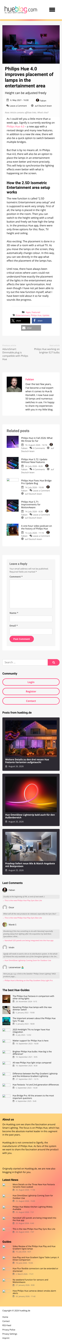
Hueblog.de (31, 1168)
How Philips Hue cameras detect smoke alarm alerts (34, 1292)
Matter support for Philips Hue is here (30, 1040)
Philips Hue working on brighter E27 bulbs (47, 351)
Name (14, 613)
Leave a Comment (18, 105)
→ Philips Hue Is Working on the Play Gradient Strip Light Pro (27, 980)
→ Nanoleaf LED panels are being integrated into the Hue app (27, 940)
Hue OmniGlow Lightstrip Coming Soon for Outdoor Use (33, 1196)
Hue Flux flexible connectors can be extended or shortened (35, 1269)
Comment (16, 576)
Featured (36, 312)
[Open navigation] (52, 10)
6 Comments (39, 448)
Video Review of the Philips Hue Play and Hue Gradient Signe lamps (34, 1247)
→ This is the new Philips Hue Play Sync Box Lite (22, 900)
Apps (28, 312)
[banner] (20, 9)
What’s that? (42, 112)
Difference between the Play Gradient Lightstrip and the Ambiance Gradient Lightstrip (35, 1074)
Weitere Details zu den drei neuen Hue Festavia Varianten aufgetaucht (27, 761)
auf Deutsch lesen (43, 105)
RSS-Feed (6, 1325)
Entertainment (23, 315)
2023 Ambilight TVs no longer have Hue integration (31, 1030)
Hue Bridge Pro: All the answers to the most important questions (33, 1096)
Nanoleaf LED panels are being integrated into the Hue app (34, 1219)
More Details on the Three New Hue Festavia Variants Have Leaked (34, 1185)
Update (45, 315)
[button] (20, 320)
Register (31, 691)
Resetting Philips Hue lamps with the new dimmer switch (32, 1008)
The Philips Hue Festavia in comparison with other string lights (33, 997)
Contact (31, 701)
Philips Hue (36, 315)
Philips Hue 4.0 (15, 126)
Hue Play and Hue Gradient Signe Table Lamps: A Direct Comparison (36, 1258)
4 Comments (39, 469)
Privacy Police (8, 1329)
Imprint (5, 1338)
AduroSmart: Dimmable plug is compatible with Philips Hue (15, 354)
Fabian (43, 100)
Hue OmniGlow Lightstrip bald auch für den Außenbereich (30, 816)
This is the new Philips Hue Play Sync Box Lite (34, 1229)
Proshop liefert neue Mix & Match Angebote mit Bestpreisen (30, 865)
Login (31, 682)
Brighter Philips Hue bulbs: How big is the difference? (32, 1052)
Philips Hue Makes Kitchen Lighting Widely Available (32, 1208)
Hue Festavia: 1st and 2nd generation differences (36, 1084)
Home (5, 1316)
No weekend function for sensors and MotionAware (30, 1281)
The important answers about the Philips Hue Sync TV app (34, 1019)
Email (14, 625)
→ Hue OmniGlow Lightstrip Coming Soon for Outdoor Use (26, 960)
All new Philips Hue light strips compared (32, 1062)
